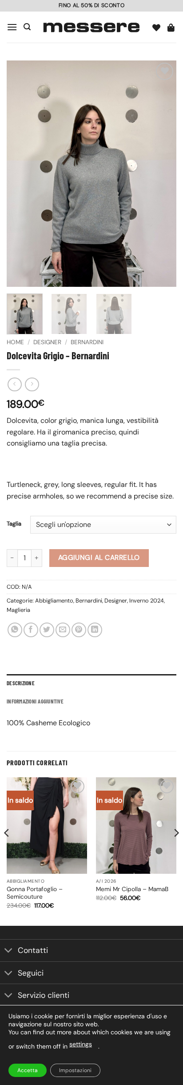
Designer (47, 342)
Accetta (27, 1070)
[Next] (162, 174)
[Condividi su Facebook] (31, 630)
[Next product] (14, 384)
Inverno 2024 (146, 600)
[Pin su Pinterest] (79, 630)
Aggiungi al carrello (99, 557)
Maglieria (18, 610)
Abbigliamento (54, 600)
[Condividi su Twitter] (47, 630)
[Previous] (21, 174)
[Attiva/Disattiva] (8, 951)
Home (15, 342)
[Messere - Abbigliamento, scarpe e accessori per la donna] (91, 26)
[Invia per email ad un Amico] (63, 630)
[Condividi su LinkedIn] (95, 630)
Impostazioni (75, 1070)
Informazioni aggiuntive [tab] (35, 701)
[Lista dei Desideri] (156, 27)
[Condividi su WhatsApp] (15, 630)
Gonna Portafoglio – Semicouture (35, 893)
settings (80, 1044)
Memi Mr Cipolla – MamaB (132, 889)
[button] (12, 27)
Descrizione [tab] (21, 683)
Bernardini (87, 342)
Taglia (14, 524)
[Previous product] (32, 384)
